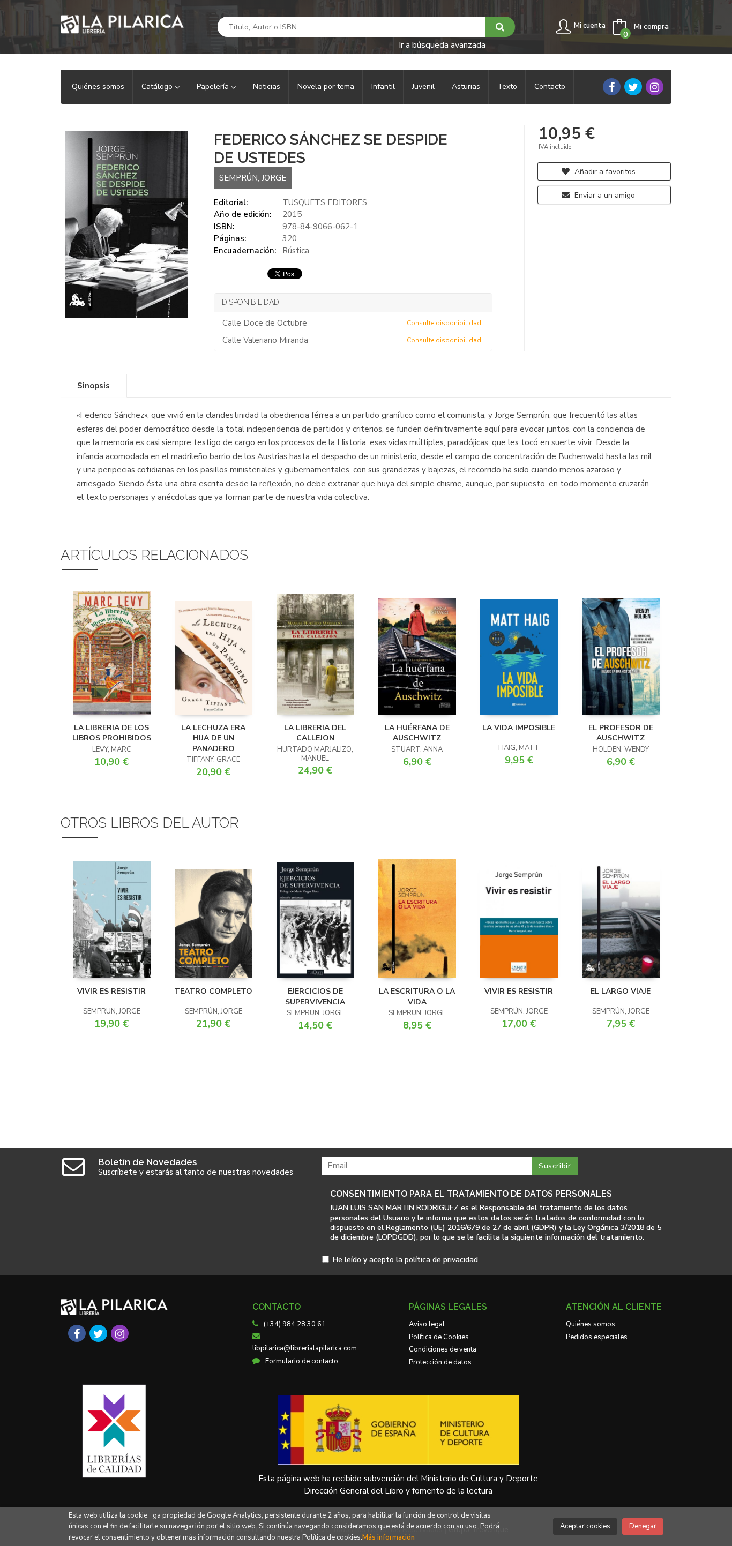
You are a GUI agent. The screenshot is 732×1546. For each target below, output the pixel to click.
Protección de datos (440, 1362)
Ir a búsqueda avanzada (442, 44)
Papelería (214, 86)
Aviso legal (427, 1324)
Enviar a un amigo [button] (603, 195)
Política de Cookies (439, 1337)
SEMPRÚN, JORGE (252, 177)
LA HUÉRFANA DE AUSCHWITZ (417, 733)
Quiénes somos (590, 1324)
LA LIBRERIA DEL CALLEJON (315, 733)
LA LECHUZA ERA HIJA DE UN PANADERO (213, 738)
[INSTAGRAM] (654, 86)
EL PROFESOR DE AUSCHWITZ (620, 733)
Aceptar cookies (585, 1526)
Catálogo (158, 86)
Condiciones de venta (442, 1349)
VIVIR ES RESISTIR (111, 991)
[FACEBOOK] (612, 86)
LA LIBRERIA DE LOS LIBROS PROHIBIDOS (111, 733)
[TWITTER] (633, 86)
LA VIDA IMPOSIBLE (518, 728)
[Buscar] (500, 27)
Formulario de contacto (301, 1361)
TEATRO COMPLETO (213, 991)
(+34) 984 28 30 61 (295, 1324)
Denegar (642, 1526)
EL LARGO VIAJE (621, 991)
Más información (388, 1537)
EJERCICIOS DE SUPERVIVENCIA (315, 996)
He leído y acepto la (405, 1260)
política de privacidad (441, 1260)
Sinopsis (93, 385)
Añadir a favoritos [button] (604, 172)
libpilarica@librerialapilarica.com (304, 1348)
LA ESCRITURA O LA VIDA (417, 996)
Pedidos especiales (597, 1337)
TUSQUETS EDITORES (324, 202)
